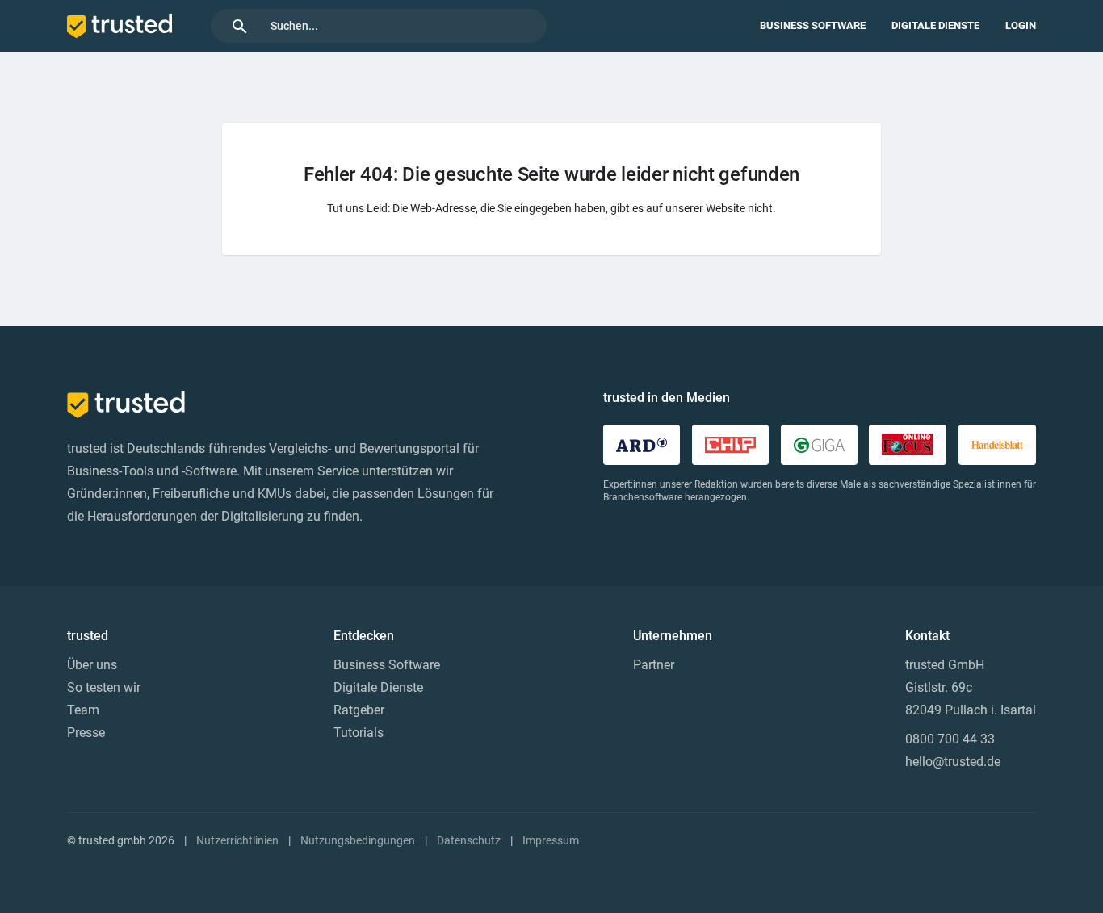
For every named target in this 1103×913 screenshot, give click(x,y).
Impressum (550, 840)
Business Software (813, 25)
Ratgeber (358, 710)
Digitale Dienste (935, 25)
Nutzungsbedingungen (357, 840)
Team (83, 710)
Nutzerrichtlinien (237, 840)
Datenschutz (469, 840)
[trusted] (119, 26)
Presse (86, 732)
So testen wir (103, 687)
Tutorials (358, 732)
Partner (653, 664)
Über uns (92, 664)
